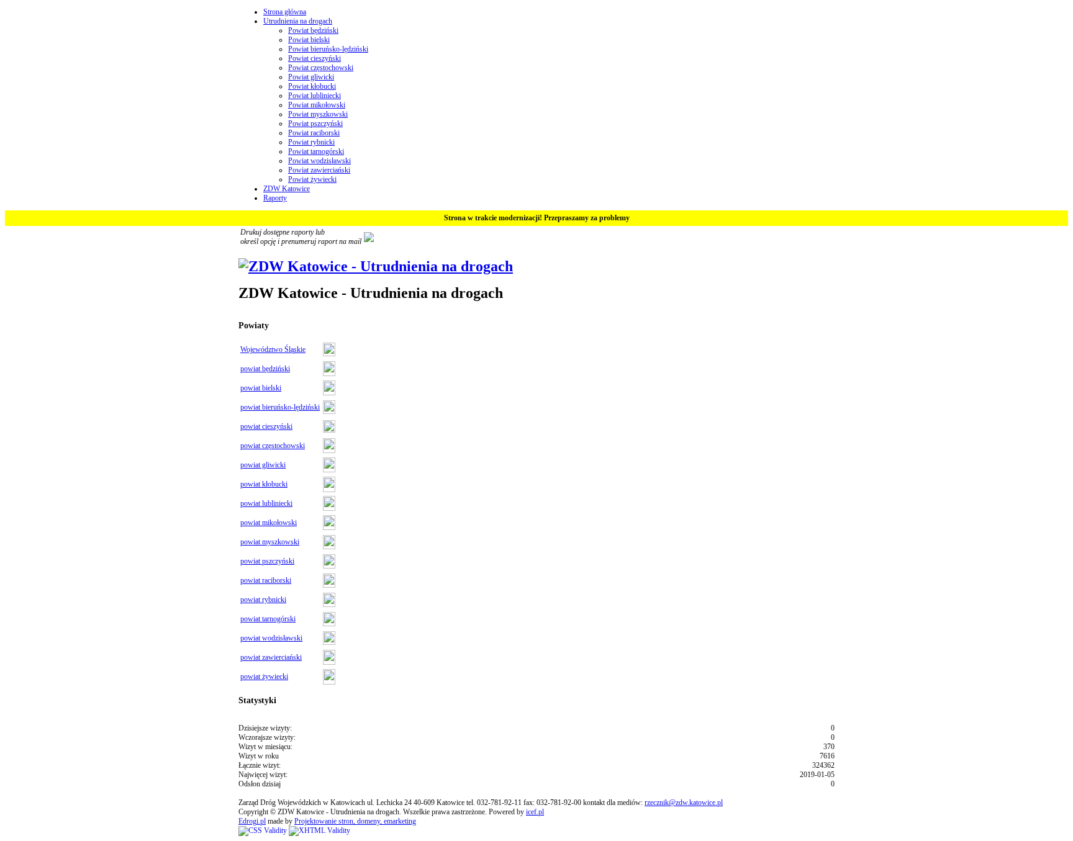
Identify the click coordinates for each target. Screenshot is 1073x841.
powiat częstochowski (272, 445)
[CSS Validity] (263, 830)
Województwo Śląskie (273, 349)
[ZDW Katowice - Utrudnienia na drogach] (375, 266)
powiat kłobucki (263, 484)
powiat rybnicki (263, 599)
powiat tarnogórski (268, 618)
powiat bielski (260, 388)
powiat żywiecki (264, 676)
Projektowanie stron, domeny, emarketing (355, 821)
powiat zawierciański (271, 657)
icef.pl (535, 811)
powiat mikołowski (268, 522)
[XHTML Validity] (319, 830)
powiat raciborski (265, 580)
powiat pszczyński (267, 561)
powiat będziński (265, 368)
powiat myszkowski (269, 541)
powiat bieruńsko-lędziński (280, 407)
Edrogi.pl (252, 821)
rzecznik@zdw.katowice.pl (684, 802)
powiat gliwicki (263, 465)
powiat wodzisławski (271, 638)
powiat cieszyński (266, 426)
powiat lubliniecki (266, 503)
